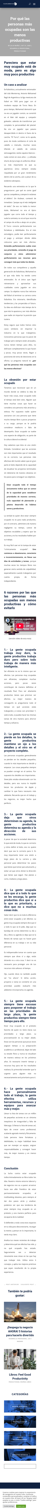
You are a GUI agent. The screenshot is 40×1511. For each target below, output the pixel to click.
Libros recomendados (20, 1438)
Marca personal (20, 1406)
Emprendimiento (20, 1455)
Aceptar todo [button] (21, 1506)
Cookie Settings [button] (9, 1506)
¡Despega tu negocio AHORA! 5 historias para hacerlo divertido (20, 1331)
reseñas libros (25, 1382)
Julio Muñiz (15, 46)
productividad (20, 51)
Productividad (20, 1422)
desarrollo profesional (20, 48)
